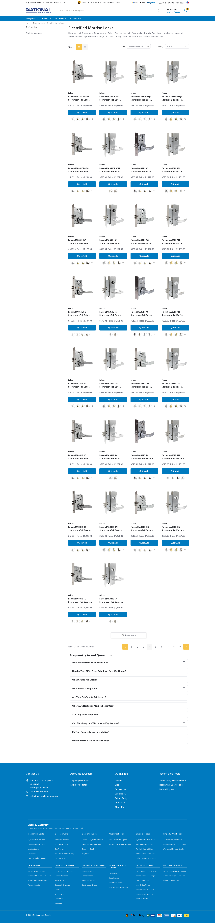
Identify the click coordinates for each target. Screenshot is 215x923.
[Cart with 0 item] (185, 10)
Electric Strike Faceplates (145, 853)
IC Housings (59, 894)
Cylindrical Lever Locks (37, 840)
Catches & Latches (143, 899)
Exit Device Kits (60, 858)
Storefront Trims (115, 882)
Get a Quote (120, 789)
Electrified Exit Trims (89, 849)
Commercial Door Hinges (93, 865)
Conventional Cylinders (64, 871)
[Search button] (159, 10)
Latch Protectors (142, 880)
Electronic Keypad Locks (172, 840)
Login (169, 12)
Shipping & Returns (79, 780)
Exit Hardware (61, 834)
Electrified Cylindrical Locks (92, 840)
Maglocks (85, 853)
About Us (180, 2)
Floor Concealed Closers (37, 880)
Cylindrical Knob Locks (36, 844)
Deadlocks (113, 873)
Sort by (160, 46)
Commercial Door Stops (145, 876)
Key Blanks (59, 903)
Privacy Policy (121, 798)
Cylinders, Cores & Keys (66, 865)
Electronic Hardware (172, 865)
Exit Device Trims (61, 844)
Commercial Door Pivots (145, 894)
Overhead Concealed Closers (39, 876)
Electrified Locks (89, 834)
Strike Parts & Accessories (146, 858)
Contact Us (120, 802)
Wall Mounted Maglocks (118, 840)
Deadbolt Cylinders (62, 885)
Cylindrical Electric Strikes (145, 840)
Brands (45, 18)
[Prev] (125, 647)
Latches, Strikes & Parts (37, 858)
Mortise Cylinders (61, 876)
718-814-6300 (167, 2)
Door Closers (34, 865)
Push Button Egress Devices (174, 876)
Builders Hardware (144, 865)
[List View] (85, 47)
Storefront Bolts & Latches (118, 866)
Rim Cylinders (60, 880)
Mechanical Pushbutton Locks (174, 844)
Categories (31, 18)
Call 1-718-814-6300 (39, 791)
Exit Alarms (59, 849)
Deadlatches (114, 878)
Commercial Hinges (89, 871)
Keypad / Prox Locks (172, 834)
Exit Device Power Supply (64, 853)
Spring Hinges (87, 876)
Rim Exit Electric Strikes (145, 849)
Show (123, 46)
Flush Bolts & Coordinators (146, 871)
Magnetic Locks (116, 834)
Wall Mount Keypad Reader (173, 849)
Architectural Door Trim (145, 889)
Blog (117, 784)
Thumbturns (59, 899)
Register (177, 12)
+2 (92, 119)
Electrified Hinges (88, 880)
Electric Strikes (143, 834)
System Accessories (171, 880)
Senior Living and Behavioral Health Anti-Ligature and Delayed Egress (172, 785)
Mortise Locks (33, 849)
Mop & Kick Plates (143, 885)
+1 (92, 190)
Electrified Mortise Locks (91, 844)
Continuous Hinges (89, 885)
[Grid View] (79, 47)
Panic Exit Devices (62, 840)
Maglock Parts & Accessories (120, 844)
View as (71, 47)
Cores (57, 889)
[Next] (186, 647)
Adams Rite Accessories (118, 887)
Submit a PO (120, 793)
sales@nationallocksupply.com (44, 796)
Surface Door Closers (36, 871)
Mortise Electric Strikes (144, 844)
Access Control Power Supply (174, 871)
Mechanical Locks (36, 834)
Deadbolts (32, 853)
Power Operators (34, 885)
